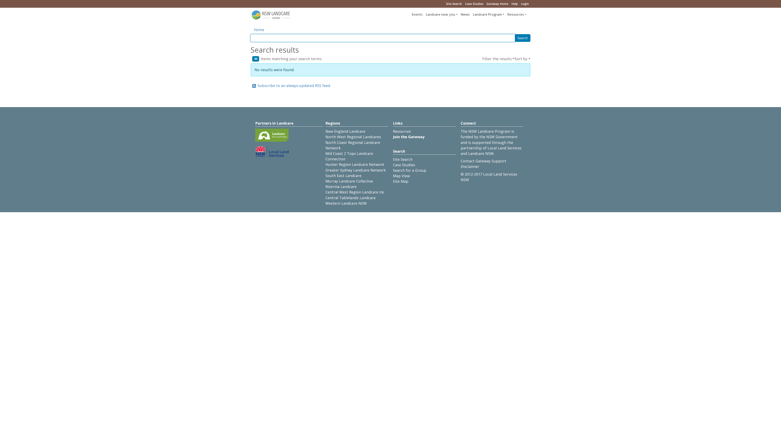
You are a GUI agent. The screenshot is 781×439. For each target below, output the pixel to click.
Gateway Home (497, 4)
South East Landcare (343, 175)
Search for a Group (409, 170)
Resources (402, 131)
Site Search (454, 4)
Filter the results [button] (497, 58)
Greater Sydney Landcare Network (355, 170)
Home (259, 29)
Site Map (400, 181)
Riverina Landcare (341, 186)
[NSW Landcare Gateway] (271, 14)
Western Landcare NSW (346, 203)
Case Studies (474, 4)
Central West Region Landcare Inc (354, 192)
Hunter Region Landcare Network (354, 164)
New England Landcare (345, 131)
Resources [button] (515, 14)
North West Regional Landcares (353, 136)
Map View (401, 175)
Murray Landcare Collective (349, 181)
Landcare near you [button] (440, 14)
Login (525, 4)
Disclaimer (470, 166)
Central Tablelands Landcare (350, 197)
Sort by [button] (521, 58)
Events (417, 14)
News (465, 14)
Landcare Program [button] (487, 14)
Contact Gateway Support (483, 161)
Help (515, 4)
